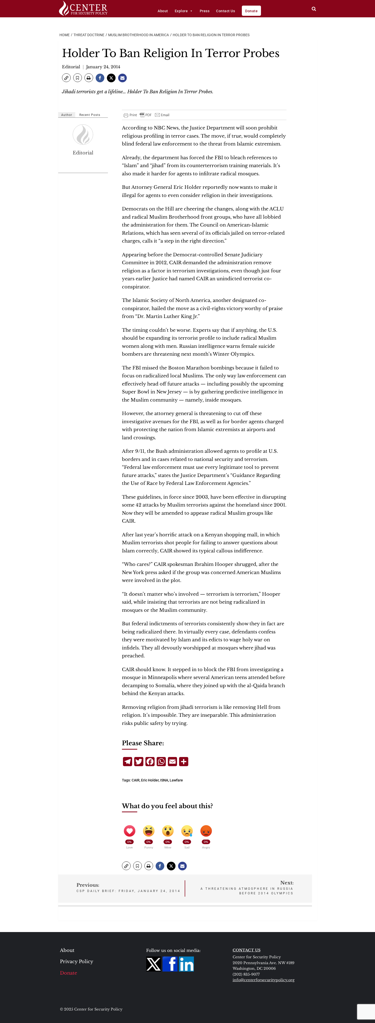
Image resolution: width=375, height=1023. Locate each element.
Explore (181, 11)
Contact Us (225, 11)
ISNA (164, 780)
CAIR (136, 780)
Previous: (129, 887)
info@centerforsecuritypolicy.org (263, 980)
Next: (247, 887)
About (163, 11)
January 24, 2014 (103, 66)
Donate (251, 11)
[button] (66, 77)
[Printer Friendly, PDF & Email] (146, 115)
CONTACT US (246, 950)
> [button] (314, 8)
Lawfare (176, 780)
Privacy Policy (76, 961)
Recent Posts (89, 115)
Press (205, 11)
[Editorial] (83, 134)
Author (66, 115)
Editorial (71, 66)
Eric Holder (150, 780)
